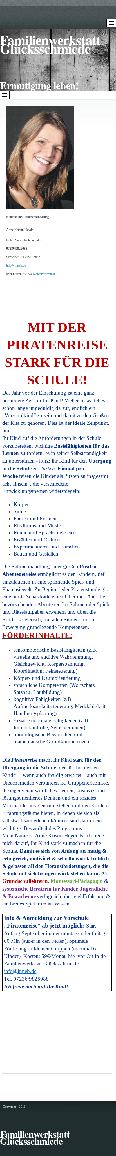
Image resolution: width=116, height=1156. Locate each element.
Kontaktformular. (44, 274)
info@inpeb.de (16, 265)
